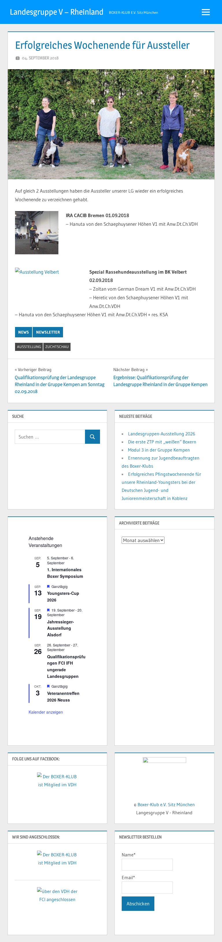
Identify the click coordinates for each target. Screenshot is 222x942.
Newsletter (48, 332)
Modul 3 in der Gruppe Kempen (159, 450)
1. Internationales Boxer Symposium (65, 573)
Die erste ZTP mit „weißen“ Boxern (162, 442)
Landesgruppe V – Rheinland (56, 12)
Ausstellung (29, 346)
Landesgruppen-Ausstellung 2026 (161, 434)
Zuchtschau (57, 346)
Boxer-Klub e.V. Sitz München (166, 804)
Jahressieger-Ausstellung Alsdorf (60, 628)
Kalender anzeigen (46, 712)
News (23, 332)
